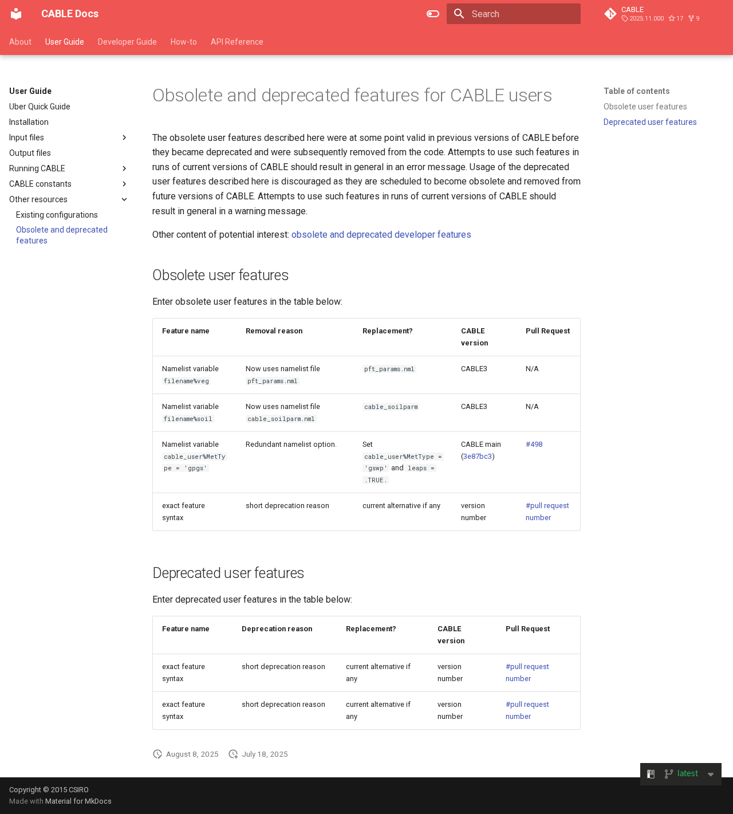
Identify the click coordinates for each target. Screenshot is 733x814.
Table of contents (637, 91)
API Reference (237, 41)
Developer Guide (127, 41)
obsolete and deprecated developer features (381, 234)
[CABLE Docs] (16, 13)
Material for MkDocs (78, 801)
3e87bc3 (477, 456)
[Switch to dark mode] (432, 13)
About (20, 41)
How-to (184, 41)
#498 (534, 444)
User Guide (64, 41)
